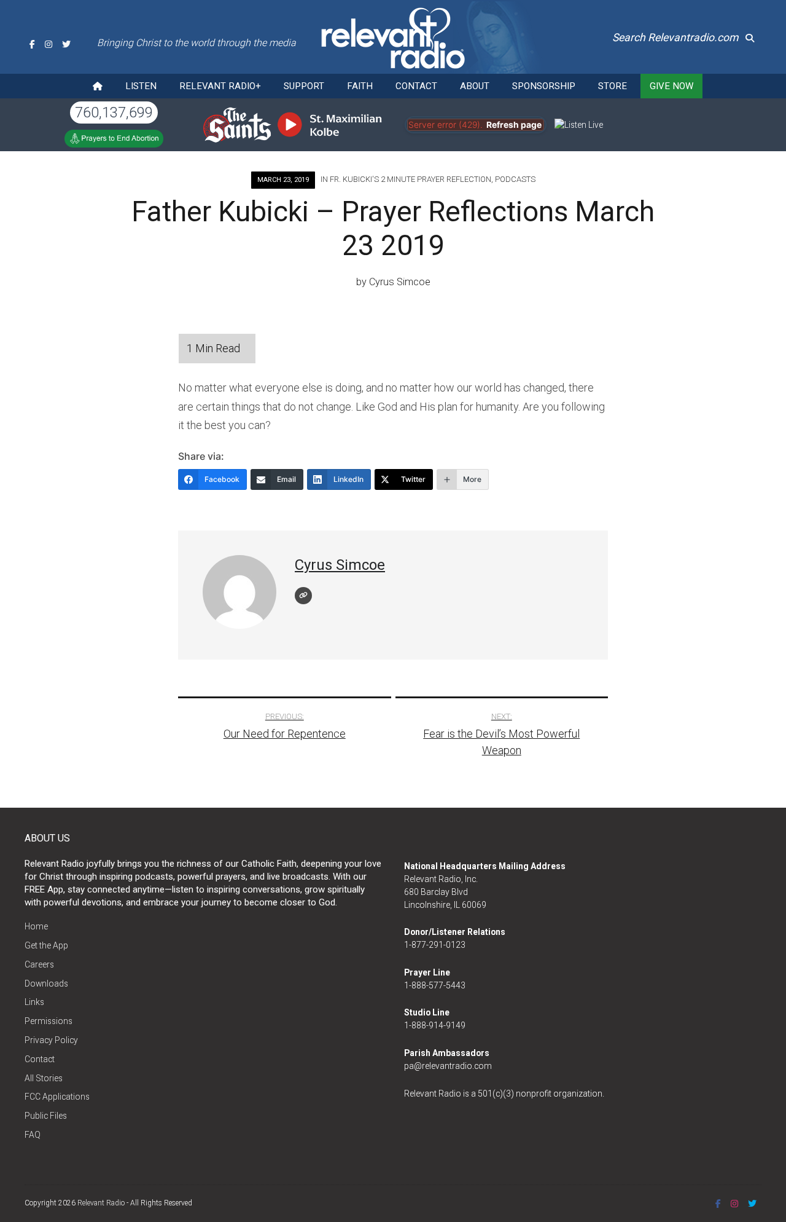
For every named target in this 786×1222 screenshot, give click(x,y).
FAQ (33, 1135)
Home (36, 926)
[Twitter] (66, 44)
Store (612, 86)
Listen (141, 86)
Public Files (46, 1116)
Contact (416, 86)
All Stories (44, 1078)
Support (304, 86)
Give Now (671, 86)
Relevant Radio (101, 1203)
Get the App (46, 945)
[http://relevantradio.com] (303, 595)
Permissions (48, 1021)
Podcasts (515, 179)
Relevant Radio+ (220, 86)
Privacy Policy (51, 1040)
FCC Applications (57, 1097)
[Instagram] (48, 44)
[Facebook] (32, 44)
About (474, 86)
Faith (360, 86)
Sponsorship (543, 86)
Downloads (46, 983)
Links (34, 1002)
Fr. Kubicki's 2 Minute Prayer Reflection (410, 179)
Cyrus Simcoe (399, 282)
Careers (39, 964)
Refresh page (514, 125)
